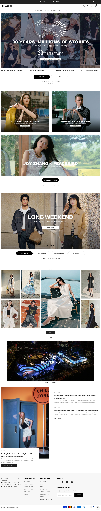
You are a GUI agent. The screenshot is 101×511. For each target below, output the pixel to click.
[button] (12, 40)
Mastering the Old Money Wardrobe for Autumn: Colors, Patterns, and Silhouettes (75, 397)
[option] (50, 40)
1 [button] (49, 64)
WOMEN (41, 77)
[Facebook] (58, 482)
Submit (79, 495)
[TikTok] (67, 482)
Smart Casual (24, 253)
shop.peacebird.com (11, 507)
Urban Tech (76, 253)
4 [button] (53, 245)
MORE (50, 332)
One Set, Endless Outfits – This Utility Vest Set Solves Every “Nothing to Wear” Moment (18, 455)
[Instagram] (62, 482)
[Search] (84, 6)
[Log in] (88, 6)
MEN (59, 77)
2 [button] (51, 64)
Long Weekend (42, 253)
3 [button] (51, 245)
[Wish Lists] (92, 6)
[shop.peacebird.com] (50, 361)
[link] (38, 70)
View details (8, 465)
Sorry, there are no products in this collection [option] (50, 82)
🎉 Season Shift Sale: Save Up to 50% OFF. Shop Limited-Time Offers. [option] (50, 1)
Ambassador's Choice (50, 180)
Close (93, 2)
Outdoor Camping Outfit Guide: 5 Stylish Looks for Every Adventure (76, 410)
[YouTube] (72, 482)
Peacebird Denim (59, 253)
